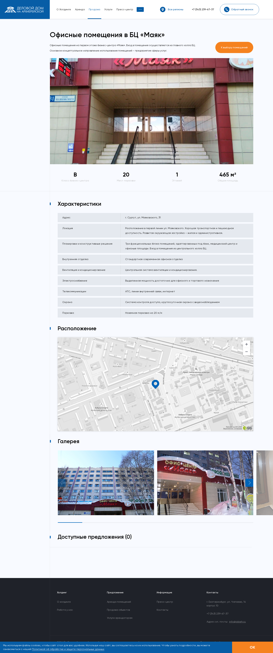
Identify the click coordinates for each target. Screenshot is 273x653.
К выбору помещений (234, 47)
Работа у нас (65, 609)
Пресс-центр (165, 601)
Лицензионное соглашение (232, 428)
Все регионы (175, 9)
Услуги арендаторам (119, 617)
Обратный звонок (242, 9)
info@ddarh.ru (237, 621)
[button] (62, 483)
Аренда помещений (119, 601)
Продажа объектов (118, 609)
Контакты (162, 609)
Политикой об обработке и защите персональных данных (68, 649)
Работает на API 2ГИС (234, 427)
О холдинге (64, 601)
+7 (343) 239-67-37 (203, 9)
